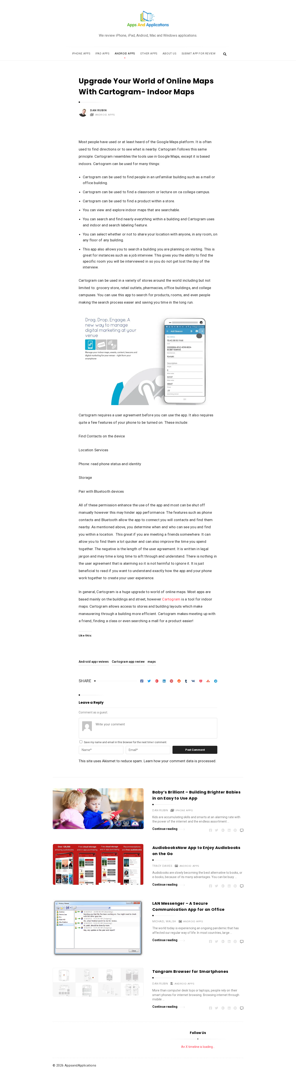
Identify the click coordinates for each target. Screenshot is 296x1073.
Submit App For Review (199, 53)
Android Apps (125, 53)
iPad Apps (102, 53)
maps (152, 661)
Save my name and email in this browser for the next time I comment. (125, 742)
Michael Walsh (164, 921)
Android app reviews (94, 661)
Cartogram (171, 599)
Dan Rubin (98, 110)
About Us (169, 53)
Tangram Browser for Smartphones (190, 971)
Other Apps (148, 53)
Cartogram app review (128, 661)
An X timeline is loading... (198, 1046)
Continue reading (165, 829)
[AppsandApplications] (148, 19)
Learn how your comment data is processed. (180, 761)
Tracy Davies (162, 865)
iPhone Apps (81, 53)
